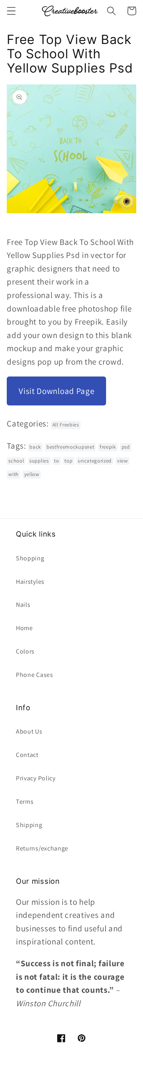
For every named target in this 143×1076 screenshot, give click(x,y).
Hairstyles (30, 581)
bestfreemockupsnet (70, 446)
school (16, 460)
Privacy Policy (36, 778)
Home (24, 628)
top (68, 460)
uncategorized (95, 460)
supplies (39, 460)
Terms (24, 801)
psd (126, 446)
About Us (29, 731)
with (13, 474)
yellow (31, 474)
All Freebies (65, 424)
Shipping (29, 825)
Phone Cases (34, 675)
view (122, 460)
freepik (108, 446)
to (56, 460)
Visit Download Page (56, 391)
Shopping (30, 558)
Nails (23, 604)
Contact (27, 755)
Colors (25, 651)
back (35, 446)
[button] (11, 11)
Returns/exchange (42, 848)
